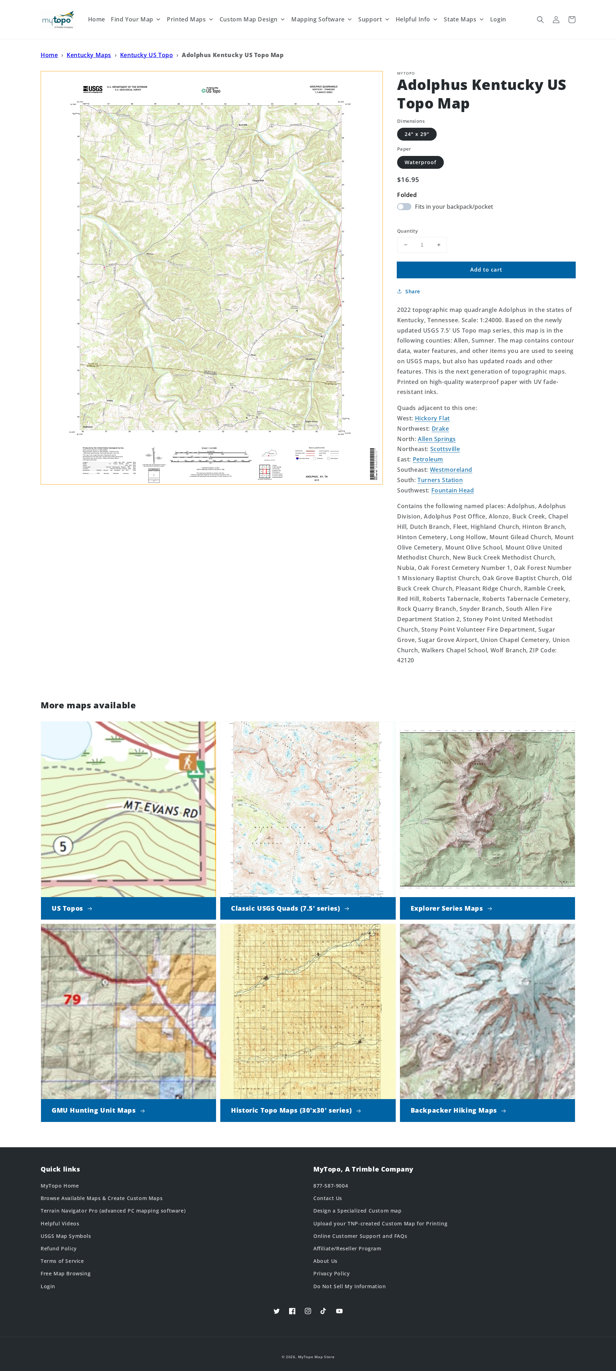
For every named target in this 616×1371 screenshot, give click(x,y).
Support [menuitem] (370, 19)
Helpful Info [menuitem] (413, 19)
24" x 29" (417, 134)
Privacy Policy (331, 1273)
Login (48, 1286)
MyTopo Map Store (316, 1356)
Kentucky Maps (89, 55)
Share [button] (412, 291)
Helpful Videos (60, 1223)
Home (49, 55)
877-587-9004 (330, 1185)
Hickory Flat (432, 418)
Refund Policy (59, 1248)
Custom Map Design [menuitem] (249, 19)
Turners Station (440, 480)
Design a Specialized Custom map (357, 1210)
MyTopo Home (60, 1185)
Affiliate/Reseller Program (347, 1248)
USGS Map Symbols (66, 1236)
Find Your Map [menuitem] (132, 19)
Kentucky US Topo (146, 55)
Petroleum (428, 459)
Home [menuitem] (96, 19)
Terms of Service (62, 1261)
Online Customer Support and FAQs (360, 1236)
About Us (325, 1261)
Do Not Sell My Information (349, 1286)
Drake (440, 428)
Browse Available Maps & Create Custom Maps (102, 1198)
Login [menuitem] (498, 19)
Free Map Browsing (66, 1273)
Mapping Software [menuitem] (318, 19)
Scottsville (445, 449)
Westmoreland (451, 470)
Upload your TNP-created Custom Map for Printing (380, 1223)
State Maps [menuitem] (460, 19)
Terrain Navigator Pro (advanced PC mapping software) (113, 1210)
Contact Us (327, 1198)
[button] (540, 19)
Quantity (407, 231)
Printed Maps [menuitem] (186, 19)
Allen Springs (437, 439)
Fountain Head (452, 490)
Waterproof (420, 162)
